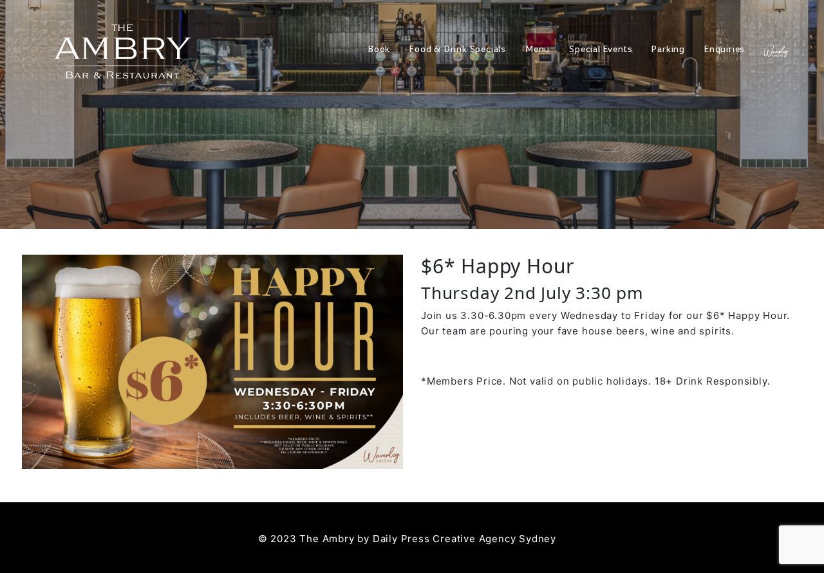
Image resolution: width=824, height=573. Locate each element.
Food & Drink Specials (457, 50)
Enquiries (724, 50)
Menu (537, 50)
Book (379, 50)
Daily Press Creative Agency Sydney (464, 538)
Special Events (600, 50)
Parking (668, 50)
